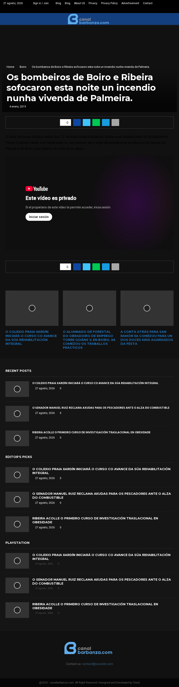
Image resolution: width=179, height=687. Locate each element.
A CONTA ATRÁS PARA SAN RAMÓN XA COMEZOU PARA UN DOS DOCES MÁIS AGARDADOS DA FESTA (146, 338)
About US (79, 3)
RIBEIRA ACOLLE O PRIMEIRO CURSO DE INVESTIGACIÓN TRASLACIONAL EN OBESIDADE (91, 432)
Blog (58, 3)
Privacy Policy (109, 3)
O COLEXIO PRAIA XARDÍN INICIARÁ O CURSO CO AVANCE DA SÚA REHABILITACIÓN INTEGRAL (31, 338)
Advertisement (130, 3)
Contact (148, 3)
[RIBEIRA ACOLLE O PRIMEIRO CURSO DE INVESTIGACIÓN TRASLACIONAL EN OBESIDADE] (17, 438)
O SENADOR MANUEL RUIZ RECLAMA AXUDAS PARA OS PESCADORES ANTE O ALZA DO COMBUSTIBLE (100, 407)
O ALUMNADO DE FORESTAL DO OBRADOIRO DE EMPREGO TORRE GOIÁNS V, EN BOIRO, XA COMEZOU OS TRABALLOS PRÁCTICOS (89, 340)
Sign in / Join (40, 3)
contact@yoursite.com (97, 664)
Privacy (93, 3)
